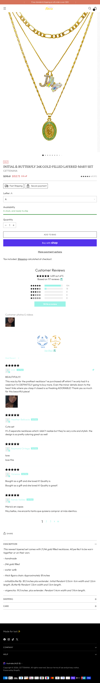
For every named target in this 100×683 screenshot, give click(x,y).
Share (10, 533)
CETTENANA (10, 170)
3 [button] (50, 521)
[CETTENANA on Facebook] (4, 640)
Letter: (7, 193)
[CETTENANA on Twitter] (17, 640)
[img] (12, 365)
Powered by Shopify (11, 670)
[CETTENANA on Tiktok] (13, 640)
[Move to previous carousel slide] (88, 618)
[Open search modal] (89, 8)
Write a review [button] (50, 304)
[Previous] (24, 2)
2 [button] (46, 521)
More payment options (50, 251)
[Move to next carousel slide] (94, 618)
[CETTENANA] (50, 8)
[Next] (76, 2)
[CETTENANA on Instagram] (9, 640)
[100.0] (42, 341)
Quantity (8, 219)
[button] (36, 286)
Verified (48, 350)
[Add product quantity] (13, 225)
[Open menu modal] (4, 8)
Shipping (22, 259)
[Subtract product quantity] (5, 225)
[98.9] (55, 341)
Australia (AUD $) (13, 663)
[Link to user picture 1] (11, 401)
